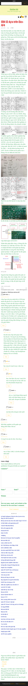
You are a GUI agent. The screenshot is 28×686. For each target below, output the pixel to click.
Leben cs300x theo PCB (6, 543)
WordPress (12, 684)
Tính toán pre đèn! (5, 575)
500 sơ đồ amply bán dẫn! (7, 528)
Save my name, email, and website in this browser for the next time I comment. (14, 504)
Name (3, 489)
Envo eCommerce (22, 684)
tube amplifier (8, 286)
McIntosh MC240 (5, 609)
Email (16, 489)
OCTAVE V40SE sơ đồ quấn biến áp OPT (10, 523)
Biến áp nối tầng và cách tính (7, 577)
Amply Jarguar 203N (5, 631)
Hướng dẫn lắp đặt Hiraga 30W (8, 560)
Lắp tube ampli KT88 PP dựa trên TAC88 (10, 550)
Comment (4, 469)
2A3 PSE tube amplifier (6, 634)
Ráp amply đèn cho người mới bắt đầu (10, 580)
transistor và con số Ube (6, 572)
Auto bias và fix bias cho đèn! (8, 619)
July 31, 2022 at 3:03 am (9, 376)
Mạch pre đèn (4, 612)
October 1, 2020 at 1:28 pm (7, 332)
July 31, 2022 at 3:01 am (7, 363)
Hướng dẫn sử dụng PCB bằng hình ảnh (10, 565)
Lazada (4, 664)
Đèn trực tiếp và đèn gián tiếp (8, 626)
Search (14, 1)
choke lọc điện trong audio (7, 552)
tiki (3, 666)
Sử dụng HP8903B (5, 607)
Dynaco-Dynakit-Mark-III (7, 594)
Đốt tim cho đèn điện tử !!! (7, 621)
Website (3, 496)
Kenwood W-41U (5, 530)
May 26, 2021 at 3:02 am (4, 422)
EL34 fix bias (4, 616)
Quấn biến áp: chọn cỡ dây (7, 589)
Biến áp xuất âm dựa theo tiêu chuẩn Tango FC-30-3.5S (14, 520)
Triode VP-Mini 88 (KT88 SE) (7, 525)
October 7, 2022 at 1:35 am (12, 392)
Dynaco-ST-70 (4, 597)
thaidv (12, 28)
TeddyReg (3, 535)
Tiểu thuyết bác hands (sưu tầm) (8, 557)
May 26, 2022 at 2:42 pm (4, 436)
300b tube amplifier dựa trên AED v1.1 (10, 584)
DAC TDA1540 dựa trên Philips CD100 (9, 545)
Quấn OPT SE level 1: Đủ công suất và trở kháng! (12, 604)
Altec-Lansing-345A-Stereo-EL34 (8, 599)
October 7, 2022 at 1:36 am (9, 409)
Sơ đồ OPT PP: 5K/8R (5, 587)
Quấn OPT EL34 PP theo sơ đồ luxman (9, 570)
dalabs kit (14, 9)
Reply (3, 325)
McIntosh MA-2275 (5, 540)
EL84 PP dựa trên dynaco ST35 (8, 582)
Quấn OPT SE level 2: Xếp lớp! (7, 602)
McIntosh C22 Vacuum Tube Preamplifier (10, 538)
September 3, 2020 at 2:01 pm (5, 297)
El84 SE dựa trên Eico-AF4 (7, 555)
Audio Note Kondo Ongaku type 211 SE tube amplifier (13, 629)
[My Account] (18, 17)
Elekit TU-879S (4, 533)
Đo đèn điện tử (4, 614)
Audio (5, 286)
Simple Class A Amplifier (6, 567)
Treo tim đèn (4, 624)
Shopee (4, 662)
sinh (7, 361)
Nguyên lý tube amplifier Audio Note (9, 562)
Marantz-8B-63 (4, 592)
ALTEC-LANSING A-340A (6, 548)
